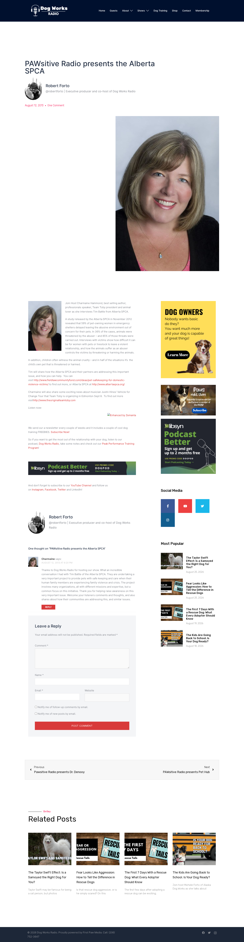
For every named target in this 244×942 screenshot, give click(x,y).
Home (102, 10)
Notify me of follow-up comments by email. (63, 707)
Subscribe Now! (60, 432)
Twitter (62, 489)
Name (39, 675)
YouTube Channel (81, 485)
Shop (175, 10)
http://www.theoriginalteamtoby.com (54, 400)
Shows (141, 10)
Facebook (50, 489)
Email (39, 690)
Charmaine (48, 558)
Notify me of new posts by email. (57, 713)
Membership (202, 10)
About (125, 10)
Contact (186, 10)
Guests (114, 10)
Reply (48, 607)
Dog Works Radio (49, 443)
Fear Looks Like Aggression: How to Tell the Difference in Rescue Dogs (199, 588)
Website (89, 690)
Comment (41, 645)
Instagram (37, 489)
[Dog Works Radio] (49, 10)
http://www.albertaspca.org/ (108, 384)
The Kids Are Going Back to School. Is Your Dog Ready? (198, 638)
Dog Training (160, 10)
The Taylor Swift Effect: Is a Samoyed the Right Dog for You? (199, 562)
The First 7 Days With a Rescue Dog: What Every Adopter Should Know (200, 614)
